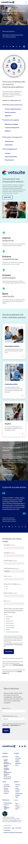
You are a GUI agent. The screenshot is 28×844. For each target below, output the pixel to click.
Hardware (8, 629)
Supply (16, 797)
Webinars (17, 761)
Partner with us (7, 786)
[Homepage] (8, 2)
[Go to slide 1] (5, 526)
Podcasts (17, 759)
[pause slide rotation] (24, 46)
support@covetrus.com (16, 821)
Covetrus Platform (6, 760)
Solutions (5, 756)
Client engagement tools (7, 772)
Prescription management (12, 137)
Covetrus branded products (12, 127)
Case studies (18, 758)
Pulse (16, 786)
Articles (17, 756)
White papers (18, 763)
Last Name (9, 553)
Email (8, 576)
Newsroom (6, 788)
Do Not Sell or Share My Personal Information (13, 832)
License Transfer (7, 827)
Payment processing (10, 112)
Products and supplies (10, 120)
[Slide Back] (2, 526)
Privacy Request (7, 830)
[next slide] (20, 46)
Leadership (6, 790)
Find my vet (6, 804)
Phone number (10, 593)
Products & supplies (6, 766)
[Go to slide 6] (22, 526)
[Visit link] (19, 746)
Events (16, 765)
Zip (7, 601)
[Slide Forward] (25, 526)
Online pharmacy (9, 141)
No (6, 586)
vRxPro (17, 788)
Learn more (7, 197)
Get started (7, 19)
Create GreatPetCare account (6, 807)
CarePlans (17, 790)
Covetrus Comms (10, 623)
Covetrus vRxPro (9, 621)
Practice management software (13, 109)
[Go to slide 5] (18, 526)
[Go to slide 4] (15, 526)
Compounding (8, 144)
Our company (6, 784)
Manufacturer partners (6, 774)
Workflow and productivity (12, 105)
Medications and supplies (11, 124)
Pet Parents (17, 784)
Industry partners (7, 778)
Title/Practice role (11, 568)
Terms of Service (18, 644)
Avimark (17, 791)
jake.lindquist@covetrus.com (15, 820)
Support (16, 782)
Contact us (6, 793)
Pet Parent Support (8, 803)
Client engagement (9, 149)
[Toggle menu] (26, 2)
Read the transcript (7, 474)
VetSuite (8, 618)
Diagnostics (8, 115)
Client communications (11, 156)
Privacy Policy (10, 644)
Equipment (8, 131)
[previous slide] (3, 46)
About (4, 782)
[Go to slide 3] (12, 526)
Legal (13, 827)
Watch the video (9, 468)
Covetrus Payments (10, 625)
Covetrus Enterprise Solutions (12, 632)
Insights (16, 753)
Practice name (10, 560)
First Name (9, 545)
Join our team (6, 791)
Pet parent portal (9, 160)
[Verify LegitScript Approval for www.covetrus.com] (4, 813)
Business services (7, 776)
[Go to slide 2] (9, 526)
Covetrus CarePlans (10, 627)
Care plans (7, 153)
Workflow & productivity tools (7, 763)
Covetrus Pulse (9, 616)
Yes (6, 588)
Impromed (17, 795)
